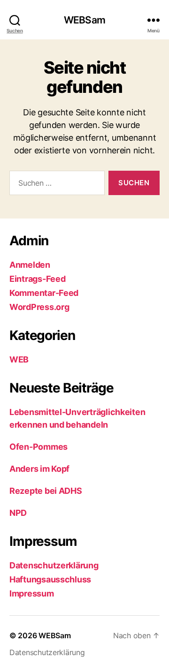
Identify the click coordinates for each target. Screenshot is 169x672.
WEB (19, 359)
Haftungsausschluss (50, 579)
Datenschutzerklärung (54, 565)
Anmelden (29, 265)
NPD (18, 513)
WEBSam (84, 20)
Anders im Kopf (39, 469)
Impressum (31, 593)
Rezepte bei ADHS (45, 491)
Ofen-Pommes (38, 447)
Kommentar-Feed (43, 293)
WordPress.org (39, 307)
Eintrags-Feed (37, 279)
